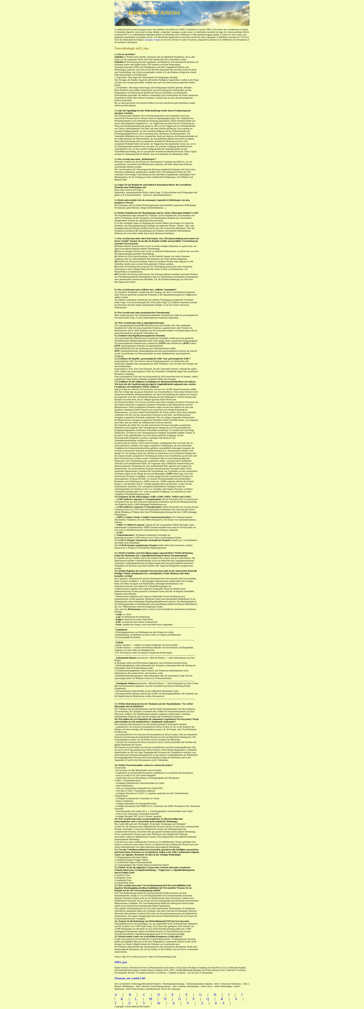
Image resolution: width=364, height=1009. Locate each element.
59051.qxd (120, 962)
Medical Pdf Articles (154, 13)
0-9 (221, 1003)
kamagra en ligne (152, 39)
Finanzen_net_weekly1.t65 (129, 978)
